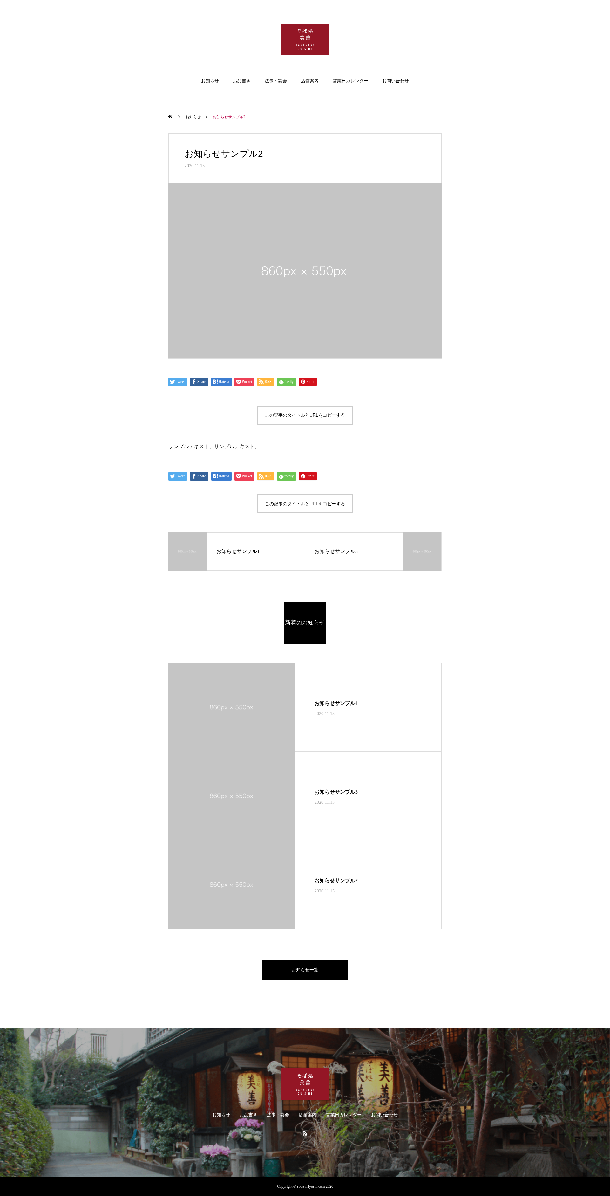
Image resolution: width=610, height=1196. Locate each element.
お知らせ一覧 (305, 969)
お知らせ (210, 81)
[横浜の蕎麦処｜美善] (305, 39)
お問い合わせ (395, 81)
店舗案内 (310, 81)
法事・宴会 (276, 81)
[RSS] (305, 1133)
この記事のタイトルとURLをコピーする (305, 415)
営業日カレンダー (350, 81)
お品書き (242, 81)
